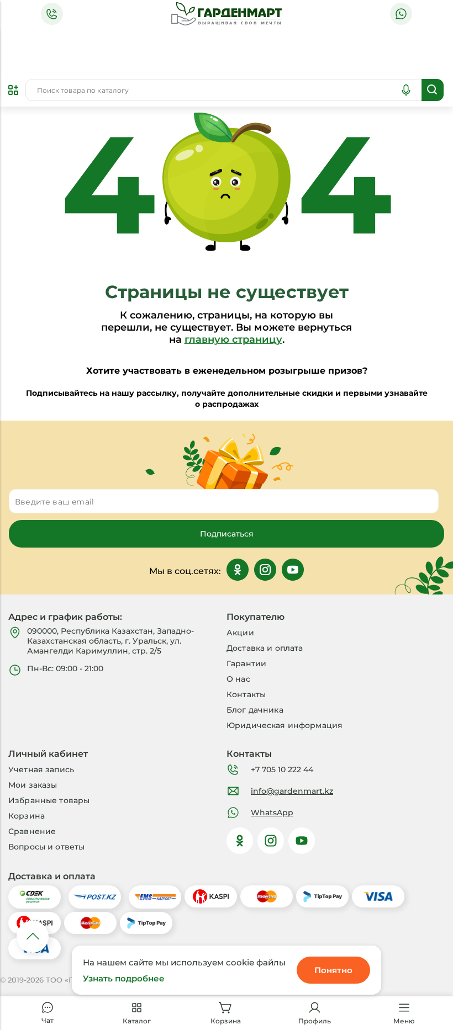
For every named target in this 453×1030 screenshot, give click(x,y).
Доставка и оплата (265, 648)
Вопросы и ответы (46, 847)
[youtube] (301, 840)
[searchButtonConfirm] (433, 90)
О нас (238, 679)
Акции (240, 633)
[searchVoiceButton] (406, 90)
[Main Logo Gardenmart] (226, 14)
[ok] (240, 840)
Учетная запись (41, 769)
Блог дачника (255, 710)
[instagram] (270, 840)
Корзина (26, 816)
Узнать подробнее (124, 978)
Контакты (246, 694)
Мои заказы (32, 785)
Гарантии (246, 663)
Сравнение (32, 831)
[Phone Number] (52, 14)
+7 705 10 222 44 (282, 769)
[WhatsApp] (401, 14)
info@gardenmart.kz (292, 791)
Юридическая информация (285, 725)
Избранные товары (48, 800)
